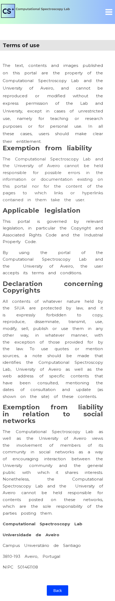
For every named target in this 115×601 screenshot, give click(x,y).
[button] (57, 590)
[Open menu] (108, 11)
